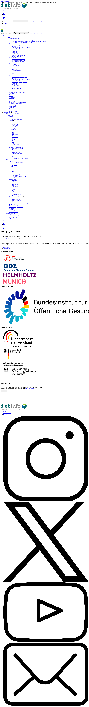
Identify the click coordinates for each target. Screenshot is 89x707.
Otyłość (8, 89)
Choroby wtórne (12, 129)
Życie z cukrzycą (7, 24)
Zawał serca (14, 69)
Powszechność (12, 97)
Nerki (13, 143)
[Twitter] (45, 581)
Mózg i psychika (15, 134)
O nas (4, 220)
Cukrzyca (8, 37)
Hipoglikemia (15, 125)
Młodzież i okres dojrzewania (18, 149)
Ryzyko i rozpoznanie (13, 94)
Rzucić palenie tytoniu (16, 53)
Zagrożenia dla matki (13, 212)
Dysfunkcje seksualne (16, 144)
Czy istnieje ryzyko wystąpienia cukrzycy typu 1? (23, 42)
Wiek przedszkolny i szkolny (18, 148)
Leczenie (11, 96)
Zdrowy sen (14, 52)
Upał (13, 157)
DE (4, 223)
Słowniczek (11, 218)
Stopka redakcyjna (7, 411)
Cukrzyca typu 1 (10, 115)
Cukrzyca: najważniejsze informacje (14, 113)
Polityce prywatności (29, 388)
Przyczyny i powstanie (17, 119)
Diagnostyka (14, 165)
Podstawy (11, 116)
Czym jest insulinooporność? (18, 61)
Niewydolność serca (16, 70)
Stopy (13, 133)
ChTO (13, 73)
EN (4, 224)
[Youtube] (45, 642)
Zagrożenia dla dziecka (14, 210)
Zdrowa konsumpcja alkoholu (18, 55)
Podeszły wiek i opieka (17, 153)
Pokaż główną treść (5, 1)
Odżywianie (14, 154)
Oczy (13, 132)
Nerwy (13, 142)
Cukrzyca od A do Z (13, 217)
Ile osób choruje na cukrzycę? (18, 59)
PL (4, 228)
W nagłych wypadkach (17, 128)
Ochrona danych (7, 413)
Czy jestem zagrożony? (14, 38)
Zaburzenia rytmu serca (17, 71)
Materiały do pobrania (14, 214)
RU (4, 227)
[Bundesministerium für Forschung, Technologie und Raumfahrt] (19, 380)
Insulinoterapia (15, 123)
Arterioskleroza (15, 66)
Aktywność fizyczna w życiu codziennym (21, 47)
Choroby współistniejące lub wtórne (17, 92)
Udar (13, 74)
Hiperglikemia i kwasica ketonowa (19, 126)
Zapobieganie (6, 23)
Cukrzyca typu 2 (10, 159)
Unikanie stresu (15, 51)
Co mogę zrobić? (13, 43)
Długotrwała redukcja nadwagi (18, 48)
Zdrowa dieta (15, 46)
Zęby (13, 145)
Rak (12, 138)
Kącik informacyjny (10, 213)
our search (4, 238)
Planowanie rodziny (16, 152)
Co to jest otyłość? (13, 91)
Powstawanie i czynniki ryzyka (16, 207)
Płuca (13, 140)
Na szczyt (3, 241)
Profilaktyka (11, 93)
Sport (13, 156)
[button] (19, 38)
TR (4, 225)
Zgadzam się (3, 391)
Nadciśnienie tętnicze (16, 68)
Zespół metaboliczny (16, 56)
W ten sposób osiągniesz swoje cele (19, 45)
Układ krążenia (15, 137)
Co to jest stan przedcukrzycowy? (19, 60)
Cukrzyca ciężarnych (11, 204)
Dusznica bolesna (15, 65)
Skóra (13, 135)
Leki (13, 171)
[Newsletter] (45, 705)
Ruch (13, 170)
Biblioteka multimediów (14, 216)
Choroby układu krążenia (12, 63)
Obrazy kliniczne (13, 64)
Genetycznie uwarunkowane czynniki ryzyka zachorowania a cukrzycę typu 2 (29, 41)
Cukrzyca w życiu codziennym (16, 147)
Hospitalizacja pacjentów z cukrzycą (20, 158)
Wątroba (13, 139)
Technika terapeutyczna (17, 124)
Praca (13, 151)
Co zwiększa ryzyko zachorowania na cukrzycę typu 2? (24, 40)
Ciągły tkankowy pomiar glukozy (19, 121)
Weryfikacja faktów (13, 57)
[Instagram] (45, 501)
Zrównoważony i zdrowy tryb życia (19, 50)
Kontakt (5, 414)
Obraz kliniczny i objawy (17, 117)
